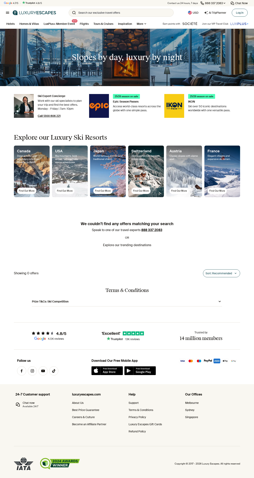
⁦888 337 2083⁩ (151, 230)
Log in (239, 12)
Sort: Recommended (219, 273)
